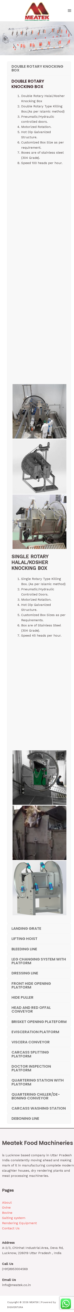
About (7, 1202)
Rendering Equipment (19, 1223)
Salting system (13, 1218)
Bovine (7, 1213)
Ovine (6, 1207)
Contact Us (11, 1228)
